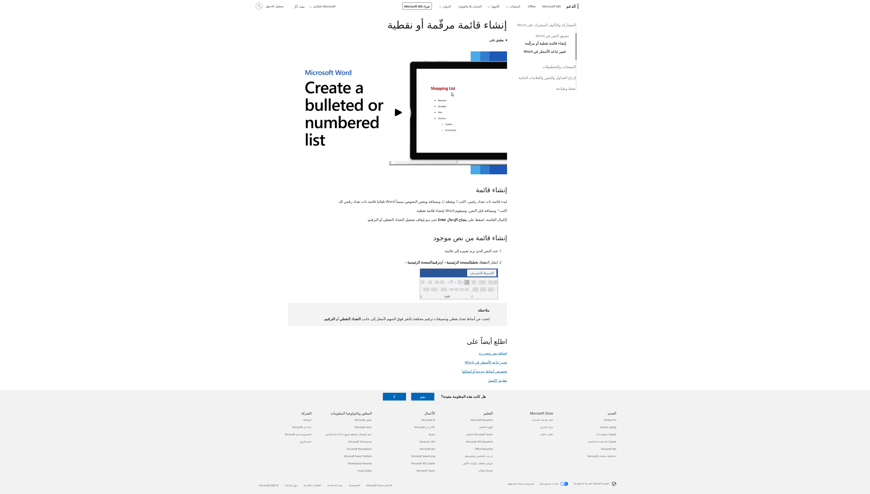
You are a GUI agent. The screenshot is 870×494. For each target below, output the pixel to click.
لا (394, 396)
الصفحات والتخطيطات (559, 66)
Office (532, 6)
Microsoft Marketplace (359, 449)
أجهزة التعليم (486, 427)
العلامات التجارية (312, 485)
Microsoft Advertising (423, 456)
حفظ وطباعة (566, 88)
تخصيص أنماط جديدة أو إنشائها (484, 371)
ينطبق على (496, 40)
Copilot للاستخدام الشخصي (602, 441)
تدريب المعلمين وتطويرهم (479, 456)
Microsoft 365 (551, 6)
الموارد (447, 6)
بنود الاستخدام (335, 485)
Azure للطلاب (485, 470)
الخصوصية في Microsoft (298, 434)
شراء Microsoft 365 (417, 6)
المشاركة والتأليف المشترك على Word (546, 24)
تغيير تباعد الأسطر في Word (545, 51)
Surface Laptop (608, 427)
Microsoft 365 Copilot (423, 463)
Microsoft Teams (426, 470)
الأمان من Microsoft (424, 427)
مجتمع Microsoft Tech (360, 441)
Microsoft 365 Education (479, 441)
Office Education (484, 449)
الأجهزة (495, 6)
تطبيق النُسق (497, 380)
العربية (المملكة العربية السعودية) (591, 483)
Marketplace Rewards (360, 463)
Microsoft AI (428, 420)
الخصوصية (354, 485)
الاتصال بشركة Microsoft (379, 485)
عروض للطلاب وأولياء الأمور (478, 463)
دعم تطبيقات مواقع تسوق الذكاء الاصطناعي (348, 434)
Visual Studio (364, 470)
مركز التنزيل (546, 427)
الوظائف (307, 420)
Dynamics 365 (427, 441)
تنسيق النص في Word (552, 35)
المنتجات (515, 6)
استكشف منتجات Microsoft (601, 456)
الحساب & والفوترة (470, 6)
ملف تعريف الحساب (542, 420)
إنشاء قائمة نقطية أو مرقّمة (545, 43)
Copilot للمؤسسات (606, 434)
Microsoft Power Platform (358, 456)
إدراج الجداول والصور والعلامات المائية (547, 77)
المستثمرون (306, 441)
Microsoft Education (482, 420)
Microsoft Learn (363, 427)
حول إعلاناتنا (291, 485)
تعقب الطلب (546, 434)
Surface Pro (610, 420)
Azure (432, 434)
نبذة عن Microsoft (302, 427)
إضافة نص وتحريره (493, 353)
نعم (422, 396)
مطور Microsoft (363, 420)
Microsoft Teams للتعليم (479, 434)
